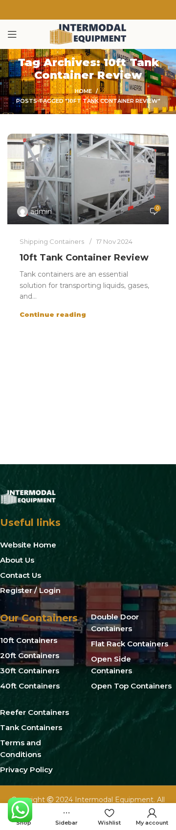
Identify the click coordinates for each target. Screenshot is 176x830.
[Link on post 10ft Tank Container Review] (88, 179)
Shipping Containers (52, 241)
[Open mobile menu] (12, 34)
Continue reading (53, 314)
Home (83, 91)
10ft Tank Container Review (84, 257)
